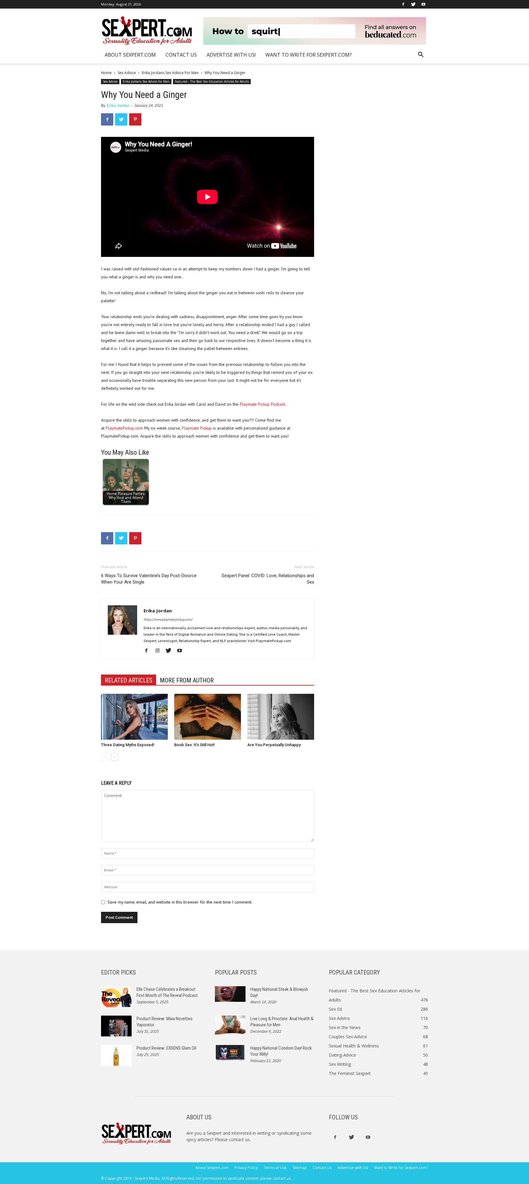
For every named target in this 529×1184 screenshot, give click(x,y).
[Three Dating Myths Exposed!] (134, 717)
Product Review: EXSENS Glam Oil (166, 1048)
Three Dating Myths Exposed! (128, 744)
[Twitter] (413, 4)
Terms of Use (275, 1167)
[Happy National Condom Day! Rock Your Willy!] (230, 1053)
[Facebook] (403, 4)
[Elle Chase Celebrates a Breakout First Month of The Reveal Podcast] (116, 996)
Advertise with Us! (231, 54)
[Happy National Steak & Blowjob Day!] (230, 994)
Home (106, 72)
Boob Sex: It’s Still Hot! (194, 744)
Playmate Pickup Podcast (262, 404)
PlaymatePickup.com (124, 428)
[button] (420, 55)
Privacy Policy (246, 1167)
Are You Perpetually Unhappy (274, 744)
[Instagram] (160, 651)
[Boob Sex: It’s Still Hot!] (207, 717)
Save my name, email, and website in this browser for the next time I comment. (179, 902)
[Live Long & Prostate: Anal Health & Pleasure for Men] (230, 1025)
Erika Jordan (118, 105)
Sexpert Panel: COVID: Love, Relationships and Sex (268, 579)
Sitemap (300, 1167)
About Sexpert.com (130, 54)
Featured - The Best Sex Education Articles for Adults (212, 81)
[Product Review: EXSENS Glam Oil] (116, 1055)
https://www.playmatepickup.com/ (168, 619)
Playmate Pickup (197, 428)
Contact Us (181, 54)
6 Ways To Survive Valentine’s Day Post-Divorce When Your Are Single (149, 579)
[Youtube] (423, 4)
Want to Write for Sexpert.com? (308, 54)
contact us (239, 1139)
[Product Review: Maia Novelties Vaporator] (116, 1026)
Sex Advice (127, 72)
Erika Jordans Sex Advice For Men (170, 72)
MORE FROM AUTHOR (187, 680)
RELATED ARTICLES (128, 680)
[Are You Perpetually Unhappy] (280, 717)
